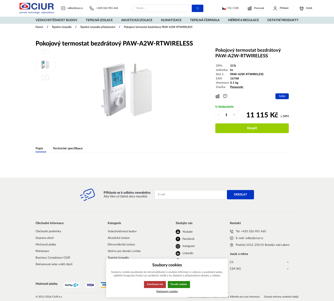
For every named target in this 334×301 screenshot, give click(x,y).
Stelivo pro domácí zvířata (124, 251)
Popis (39, 148)
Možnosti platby (46, 244)
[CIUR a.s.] (37, 8)
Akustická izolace (119, 237)
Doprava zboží (45, 237)
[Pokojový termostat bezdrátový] (127, 89)
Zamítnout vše (155, 284)
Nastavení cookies (167, 291)
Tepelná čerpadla (118, 257)
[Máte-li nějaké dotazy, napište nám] (225, 96)
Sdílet (282, 96)
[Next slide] (45, 77)
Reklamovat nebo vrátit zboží (54, 264)
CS (231, 262)
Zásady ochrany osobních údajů (281, 297)
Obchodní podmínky (48, 231)
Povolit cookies (178, 284)
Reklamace (42, 251)
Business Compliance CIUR (53, 257)
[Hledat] (197, 8)
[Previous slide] (45, 51)
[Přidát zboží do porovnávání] (217, 96)
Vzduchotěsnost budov (122, 231)
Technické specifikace (68, 148)
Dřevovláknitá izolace (121, 244)
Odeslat (240, 194)
